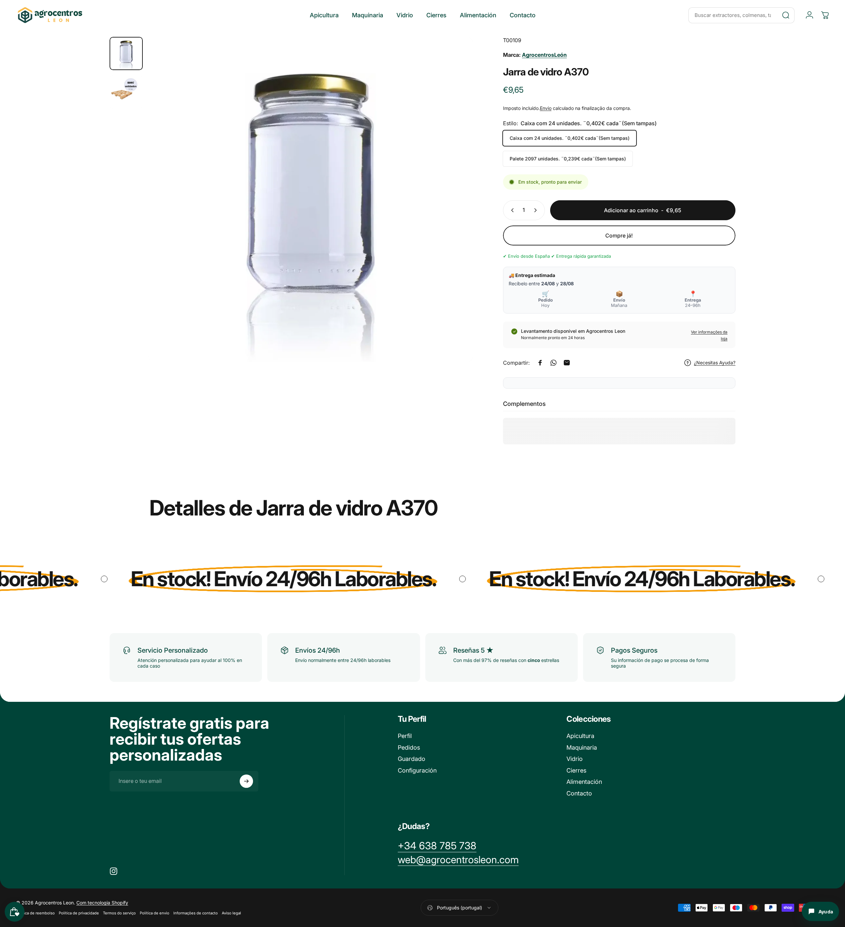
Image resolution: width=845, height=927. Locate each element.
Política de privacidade (79, 913)
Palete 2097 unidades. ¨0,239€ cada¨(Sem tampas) (568, 158)
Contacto (579, 793)
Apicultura (580, 735)
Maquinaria (581, 747)
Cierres (576, 770)
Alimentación (584, 781)
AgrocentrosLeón (544, 54)
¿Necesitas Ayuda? (714, 362)
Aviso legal (231, 913)
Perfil (405, 735)
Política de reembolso (35, 913)
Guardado (411, 758)
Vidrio (574, 758)
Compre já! (619, 235)
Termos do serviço (119, 913)
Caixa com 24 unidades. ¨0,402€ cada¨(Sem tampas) (570, 138)
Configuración (417, 770)
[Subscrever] (246, 781)
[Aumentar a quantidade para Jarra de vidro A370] (537, 210)
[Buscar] (786, 15)
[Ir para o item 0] (126, 53)
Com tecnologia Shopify (102, 902)
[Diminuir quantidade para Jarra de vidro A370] (511, 210)
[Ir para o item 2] (126, 92)
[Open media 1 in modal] (310, 199)
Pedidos (409, 747)
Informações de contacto (195, 913)
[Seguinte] (456, 215)
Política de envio (154, 913)
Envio (545, 108)
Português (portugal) (459, 907)
